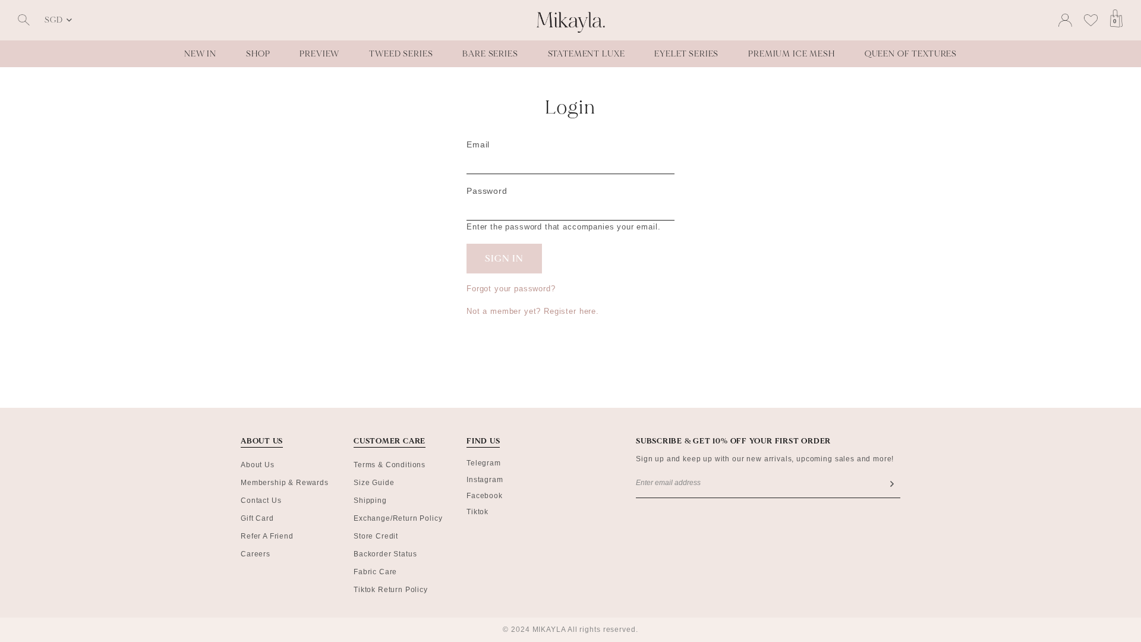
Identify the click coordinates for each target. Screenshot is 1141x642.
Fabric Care (375, 572)
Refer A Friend (267, 536)
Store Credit (376, 536)
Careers (255, 554)
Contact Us (261, 500)
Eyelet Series (686, 54)
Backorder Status (385, 554)
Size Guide (374, 483)
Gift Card (257, 518)
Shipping (370, 500)
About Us (258, 465)
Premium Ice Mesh (791, 54)
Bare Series (490, 54)
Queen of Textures (911, 54)
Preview (319, 54)
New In (200, 54)
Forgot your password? (511, 288)
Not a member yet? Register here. (533, 311)
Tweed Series (401, 54)
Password (487, 191)
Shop (258, 54)
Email (478, 144)
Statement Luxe (586, 54)
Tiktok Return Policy (391, 590)
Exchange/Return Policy (398, 518)
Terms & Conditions (389, 465)
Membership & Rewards (285, 483)
